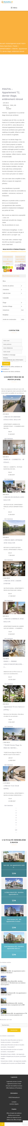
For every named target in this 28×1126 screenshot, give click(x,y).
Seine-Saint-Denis (6, 46)
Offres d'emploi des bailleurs (14, 1113)
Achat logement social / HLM (15, 43)
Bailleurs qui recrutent (14, 1115)
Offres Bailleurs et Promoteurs (14, 1088)
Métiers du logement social (14, 1117)
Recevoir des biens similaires (11, 371)
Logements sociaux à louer (14, 1083)
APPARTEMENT (5, 48)
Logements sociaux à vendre (14, 1081)
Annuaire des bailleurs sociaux (14, 1085)
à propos (14, 1101)
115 (16, 830)
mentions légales (14, 1104)
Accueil (2, 43)
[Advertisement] (14, 27)
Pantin (15, 46)
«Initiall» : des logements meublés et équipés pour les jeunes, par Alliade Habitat (13, 1056)
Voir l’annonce (8, 438)
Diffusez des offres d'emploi (14, 1119)
